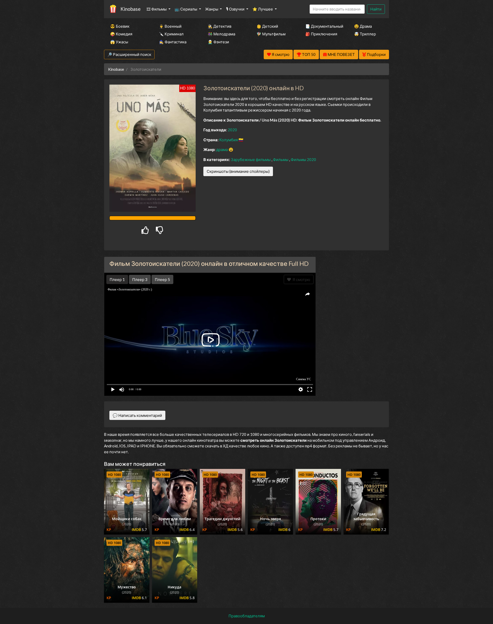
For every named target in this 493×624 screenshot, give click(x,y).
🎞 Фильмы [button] (157, 9)
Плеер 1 (117, 279)
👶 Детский (267, 26)
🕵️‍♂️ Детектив (219, 26)
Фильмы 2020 (303, 159)
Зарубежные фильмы (251, 159)
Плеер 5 (162, 279)
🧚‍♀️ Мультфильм (271, 34)
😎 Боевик (119, 26)
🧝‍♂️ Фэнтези (218, 41)
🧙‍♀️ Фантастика (172, 41)
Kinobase (130, 9)
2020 (232, 129)
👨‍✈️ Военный (170, 26)
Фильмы (281, 159)
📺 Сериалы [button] (186, 9)
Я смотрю (300, 279)
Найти (376, 9)
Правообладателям (247, 615)
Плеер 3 (139, 279)
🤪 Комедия (121, 34)
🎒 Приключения (321, 34)
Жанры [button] (212, 9)
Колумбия (229, 139)
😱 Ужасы (119, 41)
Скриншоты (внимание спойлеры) (238, 171)
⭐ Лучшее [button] (263, 9)
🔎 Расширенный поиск (129, 54)
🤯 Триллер (365, 34)
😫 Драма (363, 26)
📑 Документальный (322, 26)
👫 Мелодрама (221, 34)
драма (222, 149)
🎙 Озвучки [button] (235, 9)
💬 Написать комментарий (137, 415)
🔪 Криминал (171, 34)
